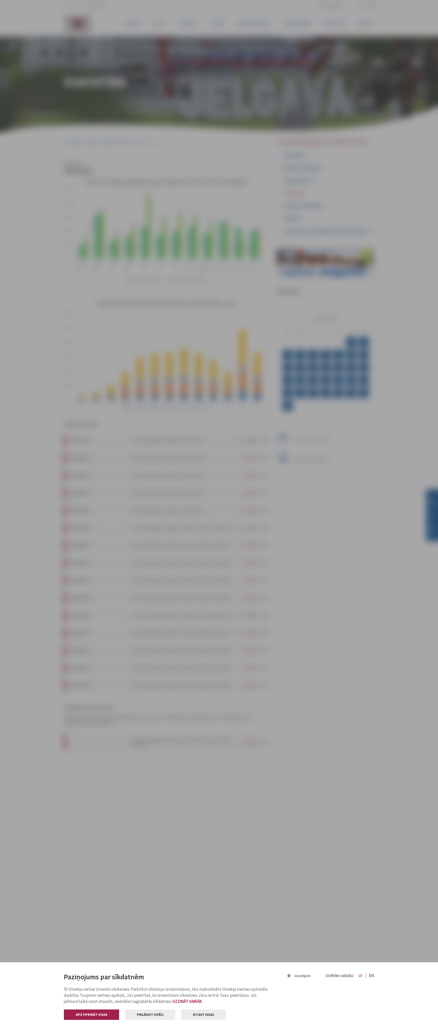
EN (371, 975)
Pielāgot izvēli (150, 1014)
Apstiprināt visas (91, 1014)
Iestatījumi (303, 975)
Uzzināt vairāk (187, 1001)
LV (360, 975)
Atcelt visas (203, 1014)
